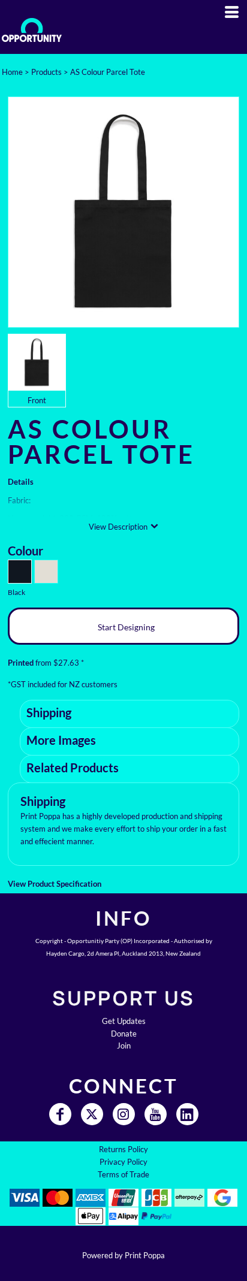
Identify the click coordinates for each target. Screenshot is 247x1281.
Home (12, 72)
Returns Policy (123, 1149)
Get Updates (124, 1021)
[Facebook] (60, 1114)
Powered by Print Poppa (123, 1255)
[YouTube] (155, 1114)
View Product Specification (54, 884)
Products (46, 72)
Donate (124, 1033)
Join (124, 1045)
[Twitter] (92, 1114)
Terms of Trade (123, 1174)
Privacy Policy (123, 1162)
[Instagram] (124, 1114)
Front (37, 400)
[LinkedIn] (187, 1114)
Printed (21, 662)
